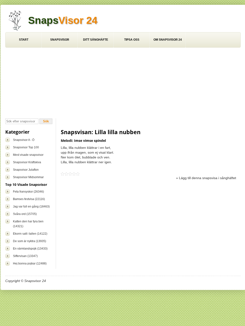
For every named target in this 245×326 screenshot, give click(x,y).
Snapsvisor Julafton (26, 169)
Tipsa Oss (131, 39)
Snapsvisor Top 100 (26, 147)
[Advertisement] (123, 83)
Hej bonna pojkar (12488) (30, 263)
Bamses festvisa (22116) (29, 199)
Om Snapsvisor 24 (167, 39)
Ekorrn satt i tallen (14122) (30, 233)
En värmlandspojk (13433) (30, 248)
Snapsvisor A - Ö (23, 140)
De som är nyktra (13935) (29, 241)
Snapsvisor (59, 39)
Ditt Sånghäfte (95, 39)
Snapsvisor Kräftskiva (27, 162)
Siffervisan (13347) (25, 256)
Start (23, 39)
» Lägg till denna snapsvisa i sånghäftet (206, 178)
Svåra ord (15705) (25, 214)
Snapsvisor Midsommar (28, 177)
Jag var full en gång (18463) (31, 206)
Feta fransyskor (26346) (28, 191)
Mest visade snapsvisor (28, 155)
